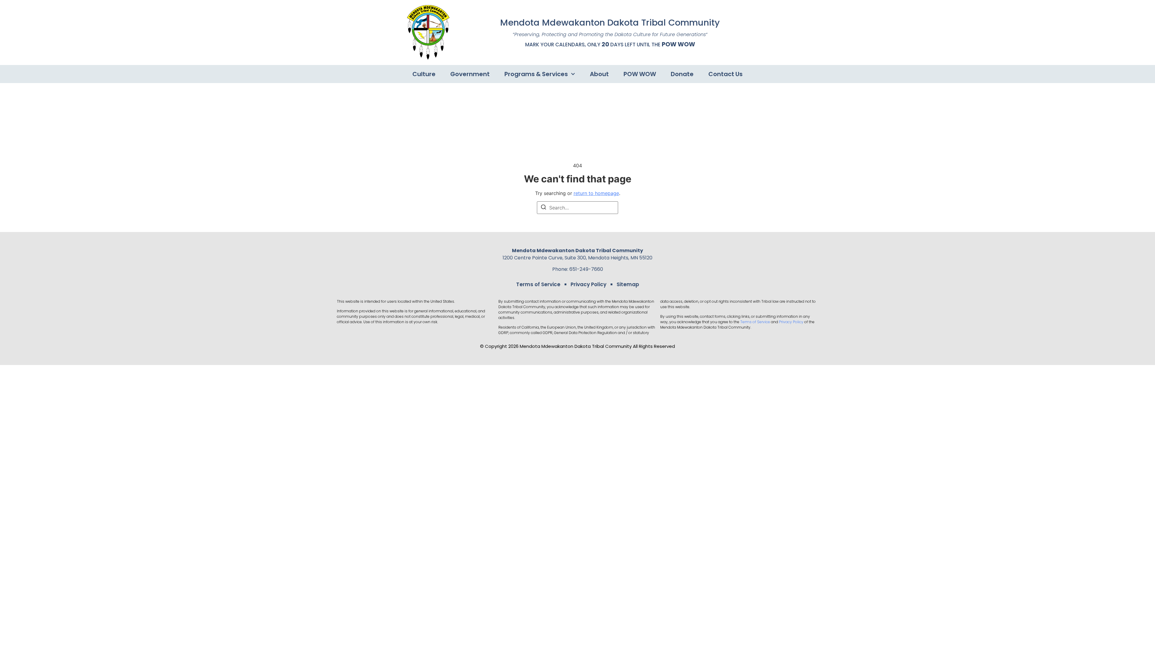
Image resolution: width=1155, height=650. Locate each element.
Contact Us (725, 74)
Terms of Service (538, 284)
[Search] (543, 208)
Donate (682, 74)
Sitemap (628, 284)
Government (470, 74)
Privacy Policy (588, 284)
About (599, 74)
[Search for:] (577, 207)
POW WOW (678, 44)
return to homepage (596, 193)
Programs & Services (536, 74)
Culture (424, 74)
